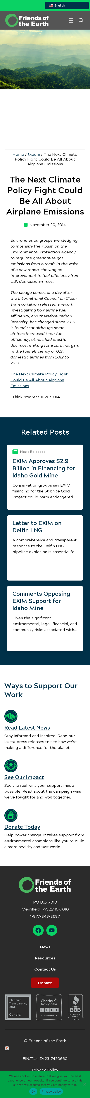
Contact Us (45, 969)
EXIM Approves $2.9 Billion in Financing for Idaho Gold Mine (43, 468)
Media (34, 154)
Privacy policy (51, 1091)
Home (18, 154)
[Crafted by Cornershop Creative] (7, 1048)
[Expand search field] (81, 20)
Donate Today (22, 827)
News (45, 947)
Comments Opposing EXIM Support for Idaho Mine (41, 601)
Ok (33, 1091)
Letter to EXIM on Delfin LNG (37, 527)
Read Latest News (27, 728)
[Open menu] (71, 20)
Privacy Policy (45, 1070)
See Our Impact (24, 777)
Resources (45, 958)
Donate (45, 983)
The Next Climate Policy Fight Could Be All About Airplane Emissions (39, 380)
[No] (84, 1084)
